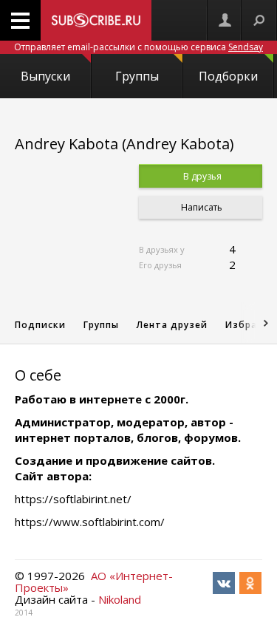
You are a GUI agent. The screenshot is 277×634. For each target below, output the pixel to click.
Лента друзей (172, 324)
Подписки (40, 324)
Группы (137, 76)
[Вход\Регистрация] (224, 20)
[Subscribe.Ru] (96, 20)
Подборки (228, 76)
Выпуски (45, 76)
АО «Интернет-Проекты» (94, 581)
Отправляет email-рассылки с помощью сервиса (138, 47)
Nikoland (119, 599)
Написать (200, 207)
